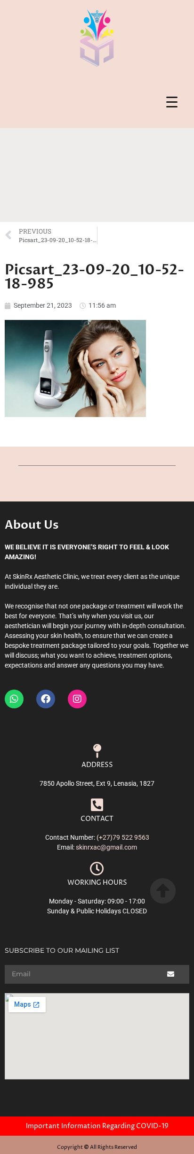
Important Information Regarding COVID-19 (97, 1126)
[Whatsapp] (14, 699)
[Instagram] (77, 699)
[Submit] (171, 974)
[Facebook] (45, 699)
